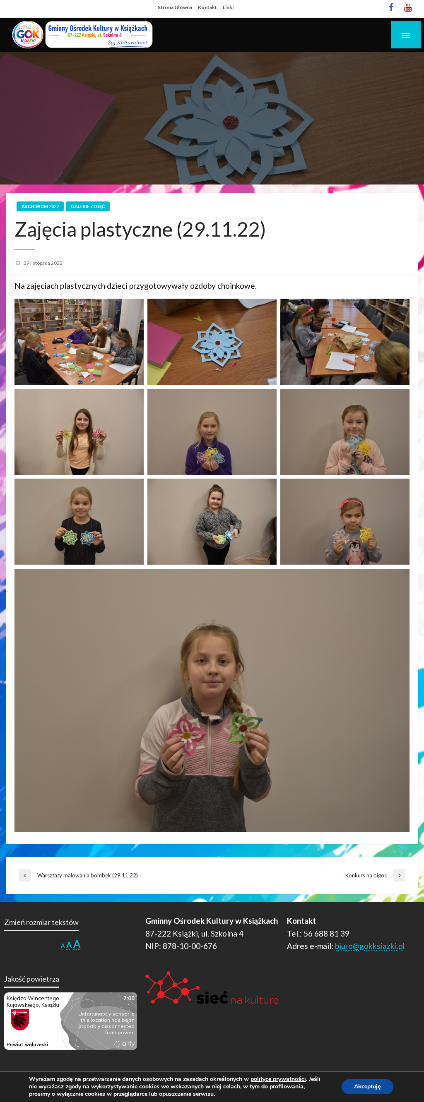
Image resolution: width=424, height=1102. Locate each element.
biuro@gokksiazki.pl (370, 946)
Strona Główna (175, 7)
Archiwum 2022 (40, 206)
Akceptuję (367, 1086)
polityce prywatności (278, 1079)
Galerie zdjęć (88, 206)
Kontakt (207, 7)
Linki (228, 7)
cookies (149, 1086)
